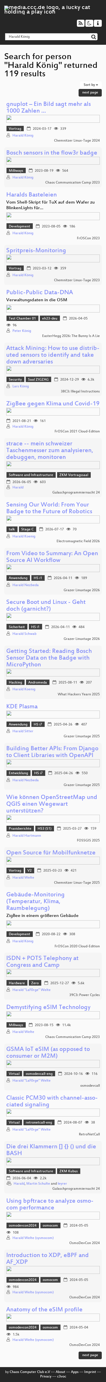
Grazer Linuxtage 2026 (82, 590)
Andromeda (37, 683)
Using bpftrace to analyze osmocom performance (50, 1205)
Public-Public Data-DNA (39, 292)
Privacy (45, 1377)
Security (15, 380)
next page (90, 93)
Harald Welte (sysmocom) (33, 1238)
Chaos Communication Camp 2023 (72, 183)
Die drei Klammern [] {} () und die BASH (51, 1150)
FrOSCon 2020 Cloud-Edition (77, 946)
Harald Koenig (23, 537)
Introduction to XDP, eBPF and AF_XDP (47, 1259)
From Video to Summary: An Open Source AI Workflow (52, 557)
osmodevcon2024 (22, 1226)
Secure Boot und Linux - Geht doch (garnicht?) (46, 606)
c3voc (61, 1377)
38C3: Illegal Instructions (80, 392)
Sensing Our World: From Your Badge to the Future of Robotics (49, 508)
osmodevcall (90, 1086)
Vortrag (15, 129)
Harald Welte (23, 878)
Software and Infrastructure (31, 475)
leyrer (62, 1184)
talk (12, 530)
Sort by (90, 85)
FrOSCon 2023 (88, 238)
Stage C (27, 530)
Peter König (21, 331)
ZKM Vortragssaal (73, 475)
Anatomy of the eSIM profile (44, 1310)
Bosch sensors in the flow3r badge (51, 153)
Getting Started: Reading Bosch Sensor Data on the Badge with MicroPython (49, 658)
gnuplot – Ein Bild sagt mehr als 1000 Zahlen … (48, 108)
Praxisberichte (20, 829)
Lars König (20, 387)
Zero (35, 983)
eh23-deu (49, 319)
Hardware (17, 983)
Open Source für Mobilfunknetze (51, 853)
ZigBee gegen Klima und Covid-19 (52, 404)
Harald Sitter (22, 731)
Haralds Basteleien (31, 195)
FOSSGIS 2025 (88, 841)
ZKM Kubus (68, 1171)
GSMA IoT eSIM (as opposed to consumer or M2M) (48, 1053)
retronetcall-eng (39, 1123)
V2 (29, 871)
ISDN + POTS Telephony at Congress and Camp (42, 962)
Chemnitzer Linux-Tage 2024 (77, 141)
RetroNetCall (89, 1135)
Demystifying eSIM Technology (48, 1007)
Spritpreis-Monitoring (36, 250)
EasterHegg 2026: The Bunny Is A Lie (71, 336)
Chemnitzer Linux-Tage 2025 (77, 883)
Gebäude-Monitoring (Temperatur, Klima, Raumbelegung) (35, 902)
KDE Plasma (22, 707)
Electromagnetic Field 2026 (78, 541)
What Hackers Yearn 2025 (79, 694)
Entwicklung (18, 773)
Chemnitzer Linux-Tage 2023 (77, 280)
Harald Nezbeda (25, 585)
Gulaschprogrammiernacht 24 (76, 493)
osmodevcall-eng (39, 1074)
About (60, 1372)
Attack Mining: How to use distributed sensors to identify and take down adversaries (52, 355)
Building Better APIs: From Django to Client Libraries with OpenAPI (52, 752)
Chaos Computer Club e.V (30, 1372)
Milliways (16, 171)
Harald (17, 488)
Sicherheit (17, 627)
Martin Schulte (38, 1184)
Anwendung (18, 578)
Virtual (14, 1074)
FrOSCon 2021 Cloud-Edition (77, 432)
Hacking (15, 683)
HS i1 (38, 578)
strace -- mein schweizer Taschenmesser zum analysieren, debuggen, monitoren (49, 451)
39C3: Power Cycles (84, 995)
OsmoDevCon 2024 (84, 1243)
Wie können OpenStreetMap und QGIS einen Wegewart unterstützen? (51, 804)
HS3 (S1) (44, 829)
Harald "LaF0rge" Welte (31, 990)
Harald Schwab (24, 634)
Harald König (22, 136)
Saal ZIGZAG (38, 380)
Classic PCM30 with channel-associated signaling (52, 1102)
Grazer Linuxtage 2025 (82, 736)
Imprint (90, 1372)
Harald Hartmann (26, 836)
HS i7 (38, 725)
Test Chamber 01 (22, 319)
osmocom (50, 1226)
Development (19, 227)
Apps (75, 1372)
